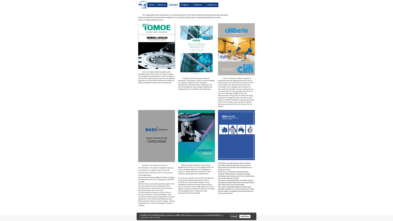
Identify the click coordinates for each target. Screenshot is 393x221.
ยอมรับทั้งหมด (245, 216)
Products (198, 4)
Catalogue (173, 4)
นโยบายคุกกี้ (156, 217)
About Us (161, 4)
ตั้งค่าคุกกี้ (234, 216)
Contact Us (212, 4)
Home (151, 4)
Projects (185, 4)
